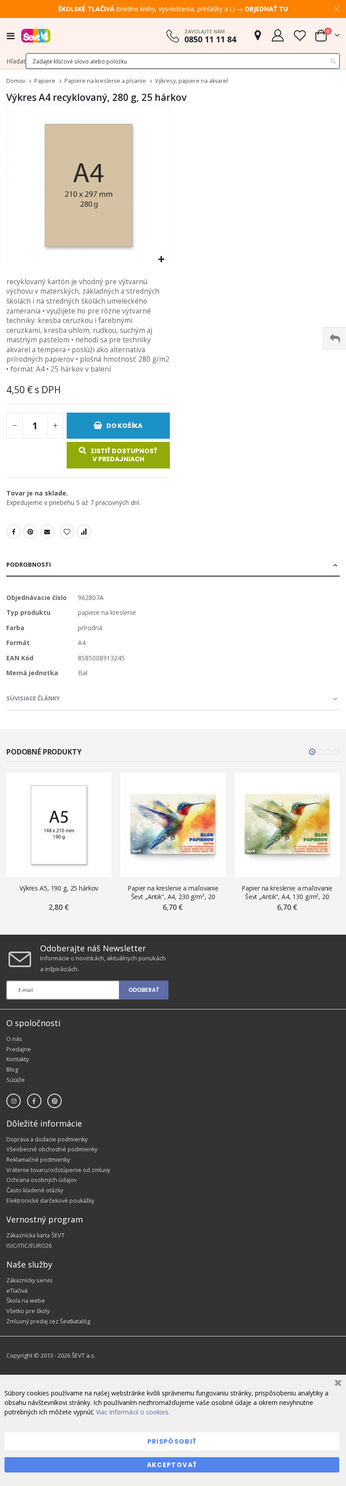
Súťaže (15, 1080)
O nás (14, 1039)
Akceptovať (172, 1464)
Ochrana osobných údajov (41, 1180)
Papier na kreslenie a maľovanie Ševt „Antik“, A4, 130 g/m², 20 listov (286, 892)
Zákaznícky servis (29, 1280)
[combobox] (183, 61)
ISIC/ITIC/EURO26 (29, 1246)
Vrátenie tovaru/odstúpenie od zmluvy (58, 1170)
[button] (161, 260)
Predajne (18, 1049)
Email (47, 531)
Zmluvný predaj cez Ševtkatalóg (48, 1321)
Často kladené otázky (34, 1190)
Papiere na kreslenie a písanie (105, 81)
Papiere (44, 81)
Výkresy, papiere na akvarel (191, 81)
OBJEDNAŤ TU (266, 9)
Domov (15, 81)
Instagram (13, 1101)
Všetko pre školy (28, 1311)
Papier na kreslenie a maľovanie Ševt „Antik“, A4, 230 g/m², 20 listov (173, 892)
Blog (12, 1069)
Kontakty (17, 1059)
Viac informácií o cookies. (133, 1412)
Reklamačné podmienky (38, 1159)
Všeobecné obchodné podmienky (51, 1149)
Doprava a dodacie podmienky (46, 1139)
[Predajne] (257, 35)
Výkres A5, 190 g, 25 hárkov (58, 888)
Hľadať (16, 61)
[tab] (173, 565)
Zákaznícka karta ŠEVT (35, 1235)
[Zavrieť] (337, 1384)
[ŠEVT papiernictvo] (36, 35)
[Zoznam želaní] (299, 35)
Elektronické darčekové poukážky (50, 1200)
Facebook (13, 531)
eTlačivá (16, 1291)
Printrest (30, 531)
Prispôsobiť (172, 1441)
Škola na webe (25, 1300)
